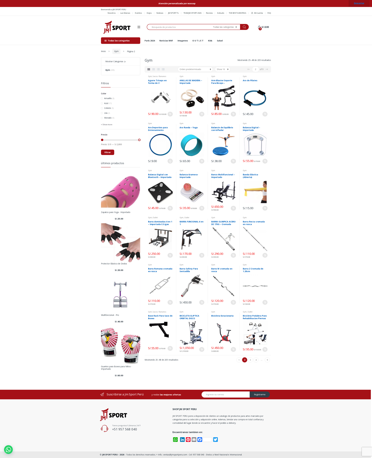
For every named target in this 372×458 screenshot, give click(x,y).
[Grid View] (148, 69)
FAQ (269, 13)
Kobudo (220, 13)
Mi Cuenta (258, 13)
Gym (116, 51)
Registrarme (259, 394)
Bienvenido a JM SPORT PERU (113, 9)
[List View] (158, 69)
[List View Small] (163, 69)
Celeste (107, 108)
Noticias (160, 13)
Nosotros (112, 13)
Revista (209, 13)
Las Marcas (125, 13)
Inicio (103, 51)
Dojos (149, 13)
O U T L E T (197, 40)
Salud (219, 40)
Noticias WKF (166, 40)
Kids (210, 40)
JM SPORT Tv (173, 13)
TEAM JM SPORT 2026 (192, 13)
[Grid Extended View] (153, 69)
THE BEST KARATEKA (237, 13)
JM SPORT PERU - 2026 (113, 454)
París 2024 (150, 40)
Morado (108, 117)
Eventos (138, 13)
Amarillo (108, 98)
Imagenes (183, 40)
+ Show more (106, 124)
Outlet (155, 217)
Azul (106, 103)
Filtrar (107, 152)
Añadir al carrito (170, 114)
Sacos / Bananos (159, 76)
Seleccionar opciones (170, 161)
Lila (105, 113)
